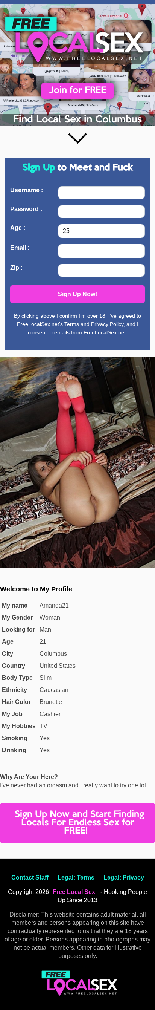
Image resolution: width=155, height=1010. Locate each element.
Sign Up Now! (77, 294)
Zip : (16, 268)
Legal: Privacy (123, 877)
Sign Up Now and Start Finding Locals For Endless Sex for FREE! (79, 823)
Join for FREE (77, 91)
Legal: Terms (76, 877)
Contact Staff (30, 877)
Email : (19, 248)
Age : (17, 228)
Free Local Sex (74, 892)
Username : (26, 190)
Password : (26, 209)
